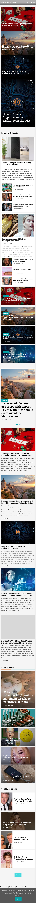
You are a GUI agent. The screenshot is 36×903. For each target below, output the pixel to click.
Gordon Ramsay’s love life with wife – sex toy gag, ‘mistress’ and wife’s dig (23, 802)
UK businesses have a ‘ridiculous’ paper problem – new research (17, 721)
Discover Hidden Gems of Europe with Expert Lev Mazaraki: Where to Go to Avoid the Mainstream (17, 47)
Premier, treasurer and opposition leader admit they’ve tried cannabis (23, 206)
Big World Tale (8, 2)
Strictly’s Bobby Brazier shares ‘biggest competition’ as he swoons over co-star (23, 860)
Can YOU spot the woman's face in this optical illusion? (23, 186)
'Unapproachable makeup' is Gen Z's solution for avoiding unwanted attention (23, 280)
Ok (18, 899)
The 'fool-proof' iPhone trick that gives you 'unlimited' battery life (17, 777)
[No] (34, 896)
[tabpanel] (18, 103)
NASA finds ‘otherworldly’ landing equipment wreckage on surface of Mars (18, 697)
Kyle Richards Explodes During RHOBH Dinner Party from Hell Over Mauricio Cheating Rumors (22, 196)
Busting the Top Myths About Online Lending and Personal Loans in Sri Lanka (16, 643)
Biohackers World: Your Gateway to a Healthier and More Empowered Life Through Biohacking (16, 356)
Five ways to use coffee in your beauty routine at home (22, 270)
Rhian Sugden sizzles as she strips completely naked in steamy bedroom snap (17, 825)
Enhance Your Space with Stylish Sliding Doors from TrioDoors (17, 117)
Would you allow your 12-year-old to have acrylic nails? (23, 260)
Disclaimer (12, 887)
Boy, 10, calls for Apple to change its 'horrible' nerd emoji (15, 740)
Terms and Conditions (22, 887)
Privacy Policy (4, 887)
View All (18, 875)
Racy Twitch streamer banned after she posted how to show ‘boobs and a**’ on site (17, 757)
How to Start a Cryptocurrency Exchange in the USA (14, 72)
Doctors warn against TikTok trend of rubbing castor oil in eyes (15, 240)
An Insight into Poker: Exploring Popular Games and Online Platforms (17, 24)
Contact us (33, 887)
